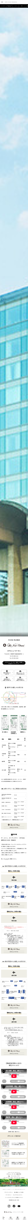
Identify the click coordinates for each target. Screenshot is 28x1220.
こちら (6, 859)
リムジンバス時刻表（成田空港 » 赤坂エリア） (14, 1030)
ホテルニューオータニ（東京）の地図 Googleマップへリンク (13, 663)
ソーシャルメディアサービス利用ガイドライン (14, 1197)
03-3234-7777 (15, 1176)
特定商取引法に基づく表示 (14, 1200)
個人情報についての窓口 (19, 1192)
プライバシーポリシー (8, 1192)
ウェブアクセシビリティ (17, 1194)
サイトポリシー (9, 1194)
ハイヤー (6, 933)
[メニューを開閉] (2, 2)
